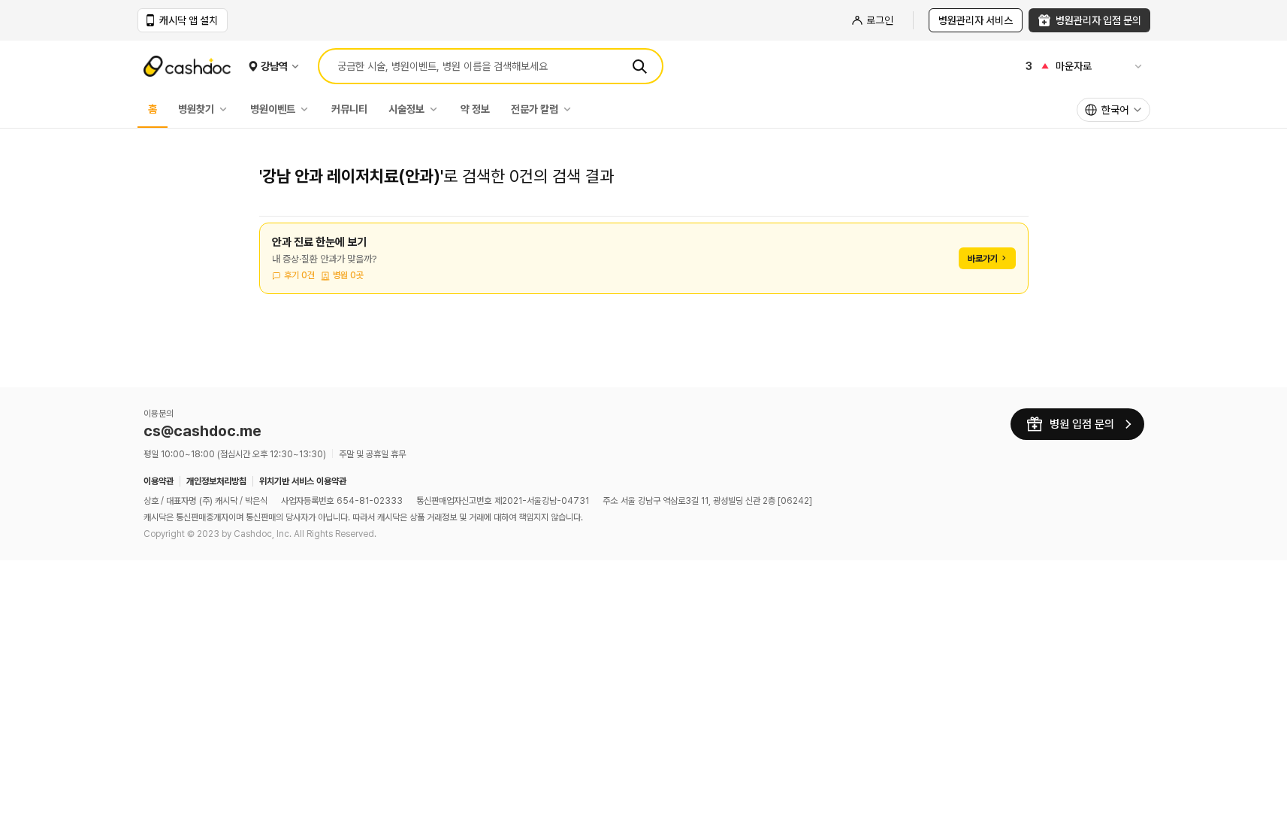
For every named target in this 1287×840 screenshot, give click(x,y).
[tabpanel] (644, 267)
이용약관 (159, 481)
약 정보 (475, 109)
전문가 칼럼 (534, 109)
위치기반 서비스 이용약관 (302, 481)
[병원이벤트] (308, 109)
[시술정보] (437, 109)
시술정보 (406, 109)
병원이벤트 (272, 109)
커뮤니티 (349, 109)
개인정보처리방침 (216, 481)
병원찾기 (196, 109)
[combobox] (1113, 110)
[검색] (639, 66)
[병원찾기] (227, 109)
